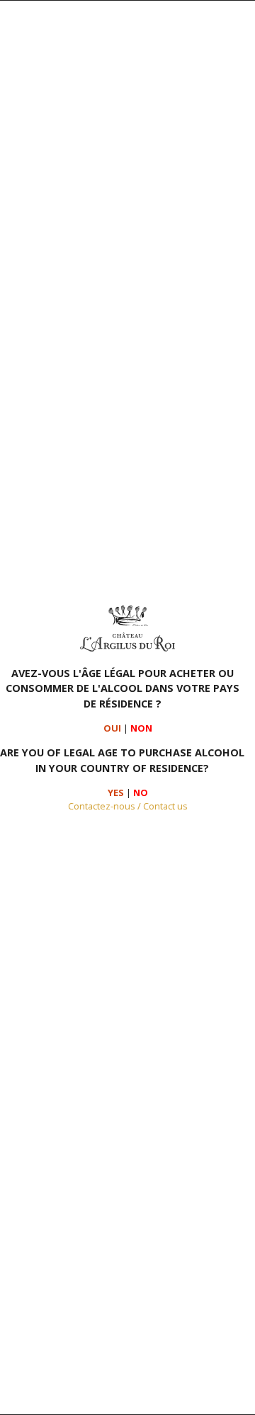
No (140, 792)
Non (141, 728)
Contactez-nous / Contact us (128, 806)
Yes (116, 792)
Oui (112, 728)
